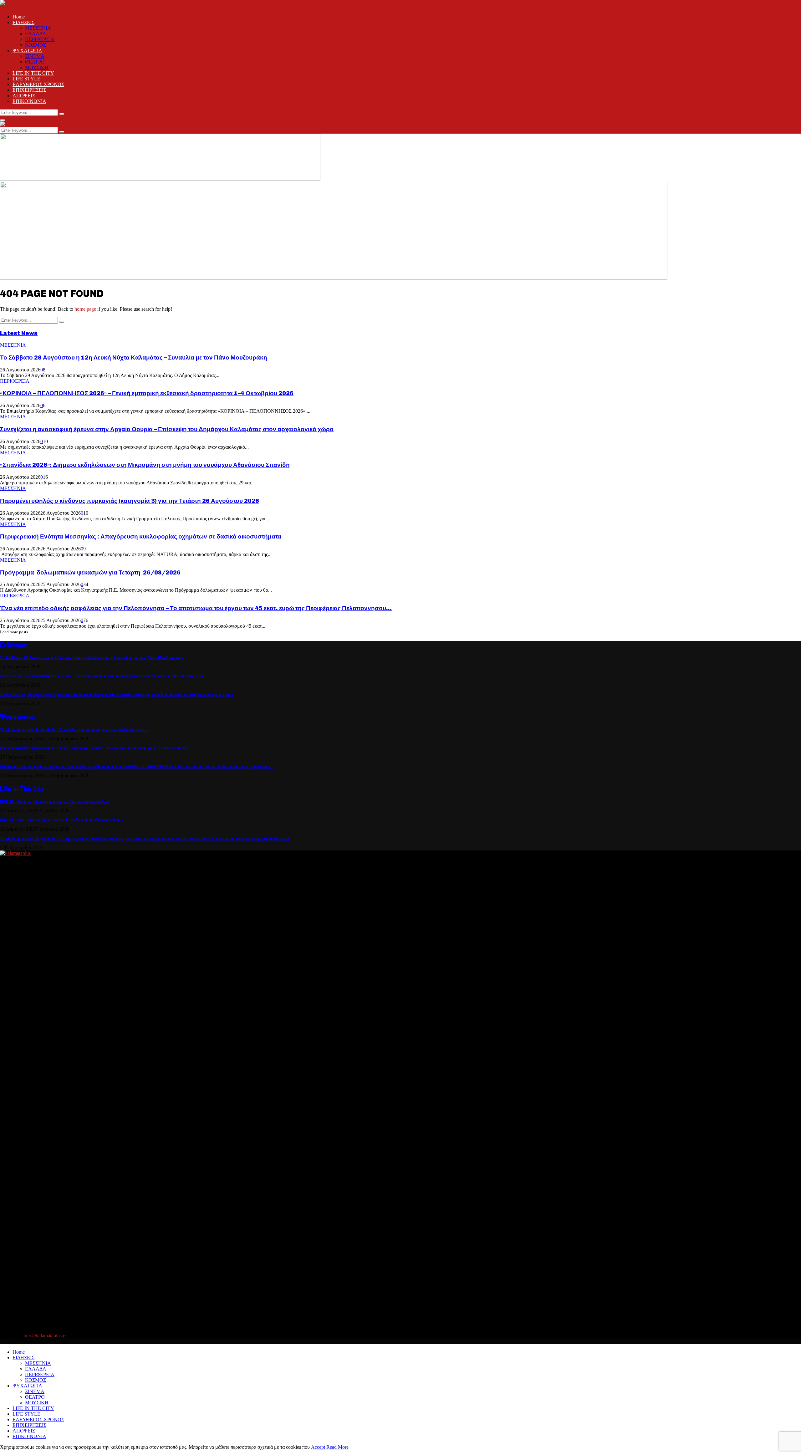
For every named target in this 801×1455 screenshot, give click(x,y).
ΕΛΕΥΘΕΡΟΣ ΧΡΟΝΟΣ (38, 84)
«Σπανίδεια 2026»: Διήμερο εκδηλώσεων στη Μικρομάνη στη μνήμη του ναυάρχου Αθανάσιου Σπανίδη (145, 464)
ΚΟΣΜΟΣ (35, 45)
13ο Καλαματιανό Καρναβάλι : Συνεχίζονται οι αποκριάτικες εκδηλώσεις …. (74, 729)
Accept (318, 1447)
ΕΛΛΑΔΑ (35, 33)
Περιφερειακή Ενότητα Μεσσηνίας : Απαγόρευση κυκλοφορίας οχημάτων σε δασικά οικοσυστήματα (140, 536)
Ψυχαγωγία (17, 717)
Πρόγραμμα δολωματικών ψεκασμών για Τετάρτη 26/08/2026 (91, 572)
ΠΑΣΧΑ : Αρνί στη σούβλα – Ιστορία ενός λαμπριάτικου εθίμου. (62, 820)
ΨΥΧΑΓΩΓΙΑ (27, 50)
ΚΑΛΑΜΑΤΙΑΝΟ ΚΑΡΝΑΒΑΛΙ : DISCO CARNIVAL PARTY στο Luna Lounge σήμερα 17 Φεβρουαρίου (94, 748)
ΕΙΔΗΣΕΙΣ (23, 22)
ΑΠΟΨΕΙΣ (24, 95)
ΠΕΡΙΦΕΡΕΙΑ (39, 39)
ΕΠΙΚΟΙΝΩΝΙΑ (29, 101)
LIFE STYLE (26, 78)
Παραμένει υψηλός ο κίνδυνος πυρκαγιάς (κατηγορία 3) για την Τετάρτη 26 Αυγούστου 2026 (129, 500)
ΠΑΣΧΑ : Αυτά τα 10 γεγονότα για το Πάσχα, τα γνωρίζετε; (55, 801)
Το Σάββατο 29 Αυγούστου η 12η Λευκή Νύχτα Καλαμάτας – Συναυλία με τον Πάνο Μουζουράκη (133, 357)
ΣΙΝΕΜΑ (34, 56)
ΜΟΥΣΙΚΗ (36, 67)
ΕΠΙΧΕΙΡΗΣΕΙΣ (29, 90)
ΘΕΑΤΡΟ (35, 61)
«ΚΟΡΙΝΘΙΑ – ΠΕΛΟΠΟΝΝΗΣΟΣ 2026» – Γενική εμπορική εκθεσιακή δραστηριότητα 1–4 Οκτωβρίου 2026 (146, 393)
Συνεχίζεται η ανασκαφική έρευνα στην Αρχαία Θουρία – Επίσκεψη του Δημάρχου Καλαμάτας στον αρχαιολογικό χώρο (167, 429)
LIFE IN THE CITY (33, 73)
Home (19, 16)
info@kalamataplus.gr (45, 1335)
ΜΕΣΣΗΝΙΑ (38, 28)
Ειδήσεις (13, 645)
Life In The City (22, 789)
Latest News (19, 333)
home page (85, 309)
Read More (337, 1447)
